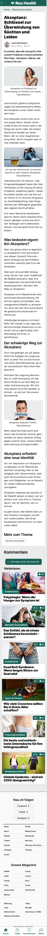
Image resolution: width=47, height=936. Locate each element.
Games (7, 845)
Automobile (9, 890)
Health (7, 871)
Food (27, 881)
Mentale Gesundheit (22, 9)
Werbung (8, 903)
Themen (28, 850)
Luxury (28, 876)
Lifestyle (7, 850)
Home (7, 9)
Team (27, 903)
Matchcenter (30, 831)
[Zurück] (1, 3)
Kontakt (28, 908)
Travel (27, 885)
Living (27, 871)
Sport (6, 831)
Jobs (6, 908)
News (6, 826)
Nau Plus (29, 840)
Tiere (6, 885)
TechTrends (30, 890)
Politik (27, 826)
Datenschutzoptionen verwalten (13, 916)
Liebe (6, 876)
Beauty (7, 895)
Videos (7, 840)
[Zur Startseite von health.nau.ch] (23, 3)
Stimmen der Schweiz (34, 845)
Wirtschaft (29, 836)
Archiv (7, 854)
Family (7, 881)
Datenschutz (9, 912)
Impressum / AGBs (33, 912)
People (7, 836)
